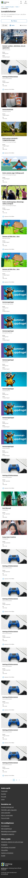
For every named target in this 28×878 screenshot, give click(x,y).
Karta (13, 25)
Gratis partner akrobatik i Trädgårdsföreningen (10, 139)
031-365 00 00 (4, 874)
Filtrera (15, 21)
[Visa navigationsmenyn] (25, 2)
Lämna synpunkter (5, 812)
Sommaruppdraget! (8, 417)
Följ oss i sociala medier (7, 815)
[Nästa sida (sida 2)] (19, 780)
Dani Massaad (6, 508)
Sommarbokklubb (7, 109)
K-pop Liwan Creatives (9, 537)
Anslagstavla (4, 844)
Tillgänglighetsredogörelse (7, 834)
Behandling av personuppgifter (8, 831)
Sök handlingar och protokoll (8, 847)
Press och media (5, 818)
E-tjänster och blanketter (7, 853)
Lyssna (2, 799)
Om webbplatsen (5, 826)
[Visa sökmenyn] (21, 2)
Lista (5, 25)
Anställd (3, 855)
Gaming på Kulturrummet (10, 76)
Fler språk (3, 796)
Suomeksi (3, 794)
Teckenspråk (4, 791)
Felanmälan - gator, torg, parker (9, 810)
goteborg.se (4, 868)
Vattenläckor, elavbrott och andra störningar (12, 842)
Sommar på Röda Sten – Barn (11, 236)
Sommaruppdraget (8, 302)
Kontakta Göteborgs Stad (7, 807)
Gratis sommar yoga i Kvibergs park (13, 173)
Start (2, 7)
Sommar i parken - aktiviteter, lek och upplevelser (13, 47)
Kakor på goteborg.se (6, 828)
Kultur (17, 7)
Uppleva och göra (9, 7)
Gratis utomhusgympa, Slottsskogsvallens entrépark (13, 202)
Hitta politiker (4, 850)
